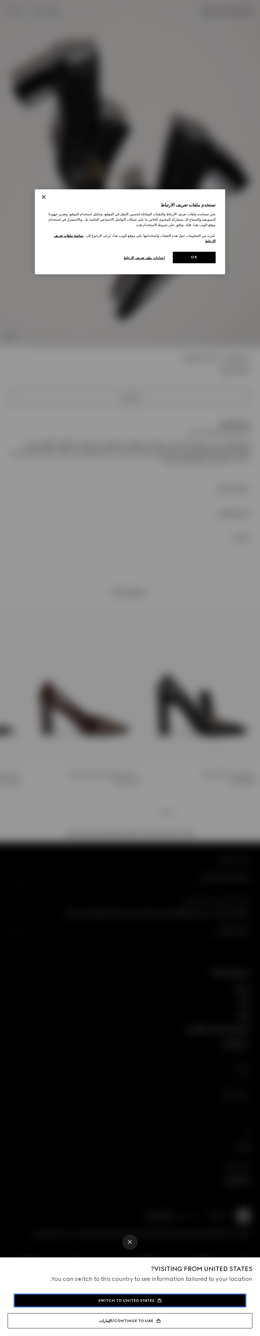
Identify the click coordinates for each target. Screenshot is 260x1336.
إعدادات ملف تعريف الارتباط (144, 258)
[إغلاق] (44, 197)
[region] (130, 231)
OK (194, 257)
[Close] (130, 1242)
